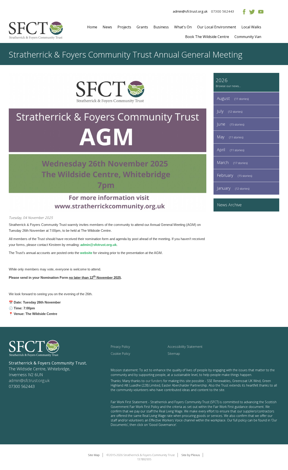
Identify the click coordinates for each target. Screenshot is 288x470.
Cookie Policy (120, 353)
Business (161, 27)
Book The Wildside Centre (207, 36)
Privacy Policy (120, 346)
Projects (124, 27)
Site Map (94, 455)
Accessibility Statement (185, 346)
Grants (142, 27)
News (107, 27)
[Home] (36, 32)
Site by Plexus (190, 455)
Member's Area (272, 11)
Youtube (260, 11)
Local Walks (251, 27)
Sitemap (174, 353)
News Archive (229, 204)
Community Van (247, 36)
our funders (154, 381)
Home (92, 27)
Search (272, 33)
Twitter (252, 11)
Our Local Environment (216, 27)
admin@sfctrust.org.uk (190, 11)
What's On (183, 27)
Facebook (243, 11)
